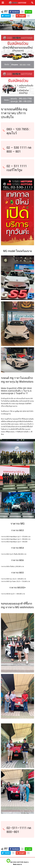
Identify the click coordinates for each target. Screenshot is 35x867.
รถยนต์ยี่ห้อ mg (17, 109)
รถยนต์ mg (7, 378)
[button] (32, 2)
